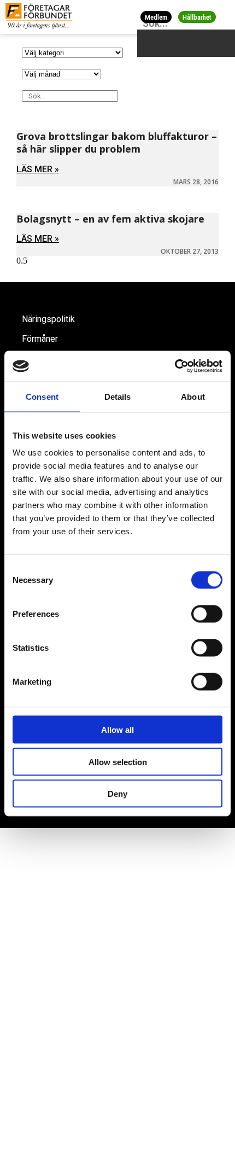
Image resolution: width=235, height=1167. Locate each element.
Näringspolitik (48, 319)
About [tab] (193, 396)
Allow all (117, 729)
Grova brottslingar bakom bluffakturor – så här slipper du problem (116, 142)
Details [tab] (117, 396)
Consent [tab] (42, 396)
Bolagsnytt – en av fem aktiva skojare (110, 218)
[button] (224, 16)
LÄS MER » (37, 169)
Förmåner (40, 339)
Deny (117, 793)
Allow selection (118, 761)
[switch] (206, 614)
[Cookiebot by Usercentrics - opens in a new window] (174, 366)
